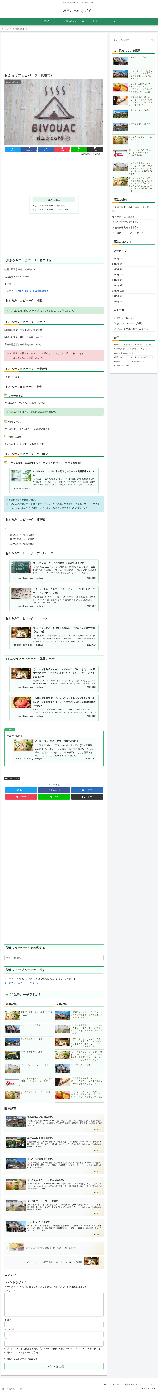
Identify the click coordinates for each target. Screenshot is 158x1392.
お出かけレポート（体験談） (131, 323)
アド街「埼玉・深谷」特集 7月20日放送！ (132, 209)
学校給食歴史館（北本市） (125, 227)
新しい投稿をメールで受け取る (22, 1358)
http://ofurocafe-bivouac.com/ (32, 291)
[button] (152, 40)
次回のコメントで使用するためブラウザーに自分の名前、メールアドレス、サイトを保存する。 (55, 1348)
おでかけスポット (119, 1384)
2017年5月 (117, 285)
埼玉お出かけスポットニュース (132, 329)
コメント (10, 1291)
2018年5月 (117, 269)
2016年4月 (117, 301)
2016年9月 (117, 296)
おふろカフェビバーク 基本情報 (50, 205)
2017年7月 (117, 274)
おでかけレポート (134, 1384)
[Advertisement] (54, 52)
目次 (50, 199)
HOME (104, 1384)
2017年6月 (117, 280)
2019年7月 (117, 258)
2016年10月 (118, 291)
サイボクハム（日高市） (124, 217)
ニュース (148, 1384)
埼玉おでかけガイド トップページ (21, 983)
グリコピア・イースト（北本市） (129, 233)
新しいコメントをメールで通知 (22, 1352)
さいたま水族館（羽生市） (125, 222)
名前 (8, 1319)
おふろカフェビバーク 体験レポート (52, 209)
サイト (7, 1339)
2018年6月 (117, 264)
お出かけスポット (13, 778)
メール (9, 1329)
